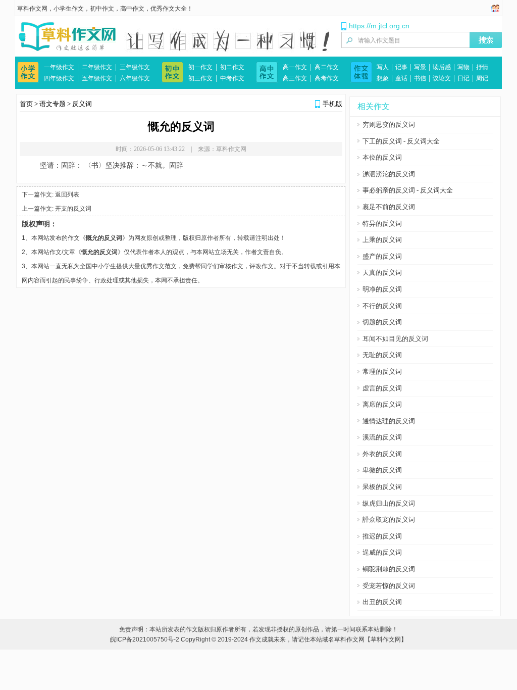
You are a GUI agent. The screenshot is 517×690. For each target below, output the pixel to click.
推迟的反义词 (382, 536)
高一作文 (295, 67)
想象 (383, 78)
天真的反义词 (382, 272)
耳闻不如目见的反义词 (395, 338)
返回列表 (67, 194)
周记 (482, 78)
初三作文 (200, 78)
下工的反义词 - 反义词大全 (401, 141)
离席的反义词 (382, 404)
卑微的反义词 (382, 470)
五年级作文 (97, 78)
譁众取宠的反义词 (389, 519)
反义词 (82, 104)
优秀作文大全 (168, 8)
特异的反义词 (382, 223)
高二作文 (327, 67)
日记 (463, 78)
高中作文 (132, 8)
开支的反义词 (73, 208)
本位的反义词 (382, 157)
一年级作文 (59, 67)
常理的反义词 (382, 371)
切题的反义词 (382, 322)
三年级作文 (135, 67)
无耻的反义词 (382, 355)
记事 (401, 67)
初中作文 (102, 8)
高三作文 (295, 78)
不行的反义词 (382, 306)
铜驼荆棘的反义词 (389, 569)
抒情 (482, 67)
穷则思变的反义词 (389, 124)
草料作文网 (32, 8)
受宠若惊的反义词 (389, 585)
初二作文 (232, 67)
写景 (420, 67)
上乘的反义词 (382, 239)
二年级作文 (97, 67)
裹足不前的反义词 (389, 207)
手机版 (332, 104)
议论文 (442, 78)
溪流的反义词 (382, 437)
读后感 (442, 67)
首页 (26, 104)
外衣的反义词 (382, 454)
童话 (401, 78)
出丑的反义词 (382, 602)
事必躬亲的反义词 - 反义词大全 (408, 190)
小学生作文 (69, 8)
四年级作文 (59, 78)
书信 (420, 78)
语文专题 (52, 104)
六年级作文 (135, 78)
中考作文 (232, 78)
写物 (463, 67)
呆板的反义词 (382, 486)
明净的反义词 (382, 289)
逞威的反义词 (382, 552)
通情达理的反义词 (389, 421)
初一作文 (200, 67)
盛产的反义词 (382, 256)
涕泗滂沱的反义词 (389, 174)
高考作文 (327, 78)
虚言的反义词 (382, 388)
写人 (383, 67)
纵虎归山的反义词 (389, 503)
